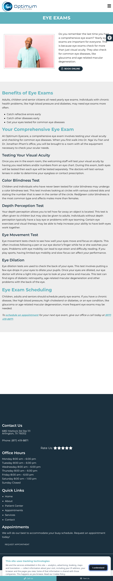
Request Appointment (17, 544)
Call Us (29, 578)
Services (10, 515)
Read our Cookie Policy (54, 574)
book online (72, 68)
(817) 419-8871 (19, 440)
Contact (10, 519)
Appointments (14, 510)
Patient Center (14, 505)
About (9, 501)
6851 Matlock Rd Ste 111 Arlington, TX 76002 (16, 432)
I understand (98, 568)
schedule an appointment (22, 315)
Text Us (86, 578)
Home (9, 496)
